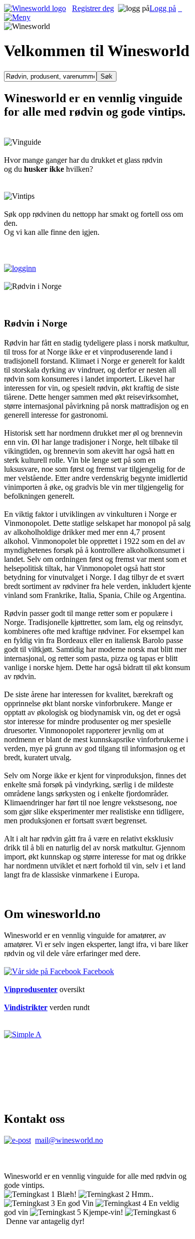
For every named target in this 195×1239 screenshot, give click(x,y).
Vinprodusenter (31, 989)
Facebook (97, 971)
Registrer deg (93, 8)
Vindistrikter (26, 1007)
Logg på (163, 8)
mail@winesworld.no (69, 1140)
